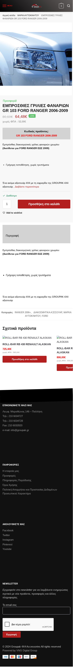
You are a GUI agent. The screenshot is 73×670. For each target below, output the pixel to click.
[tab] (36, 235)
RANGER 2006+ (23, 312)
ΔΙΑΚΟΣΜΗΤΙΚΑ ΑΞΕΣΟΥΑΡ (47, 312)
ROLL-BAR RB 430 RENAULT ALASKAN (27, 344)
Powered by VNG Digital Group (20, 650)
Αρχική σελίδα (9, 15)
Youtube (7, 549)
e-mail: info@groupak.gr (16, 430)
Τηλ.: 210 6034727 (13, 416)
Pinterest (7, 544)
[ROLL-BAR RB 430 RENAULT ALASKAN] (27, 338)
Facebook (8, 530)
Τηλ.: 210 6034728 (13, 420)
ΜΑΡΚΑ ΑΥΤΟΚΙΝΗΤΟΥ (28, 15)
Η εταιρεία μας (11, 470)
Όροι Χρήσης (10, 485)
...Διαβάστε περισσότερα (26, 186)
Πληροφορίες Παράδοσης (17, 480)
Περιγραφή (12, 235)
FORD (45, 316)
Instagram (8, 539)
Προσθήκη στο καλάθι (44, 204)
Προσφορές (9, 475)
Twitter (6, 535)
